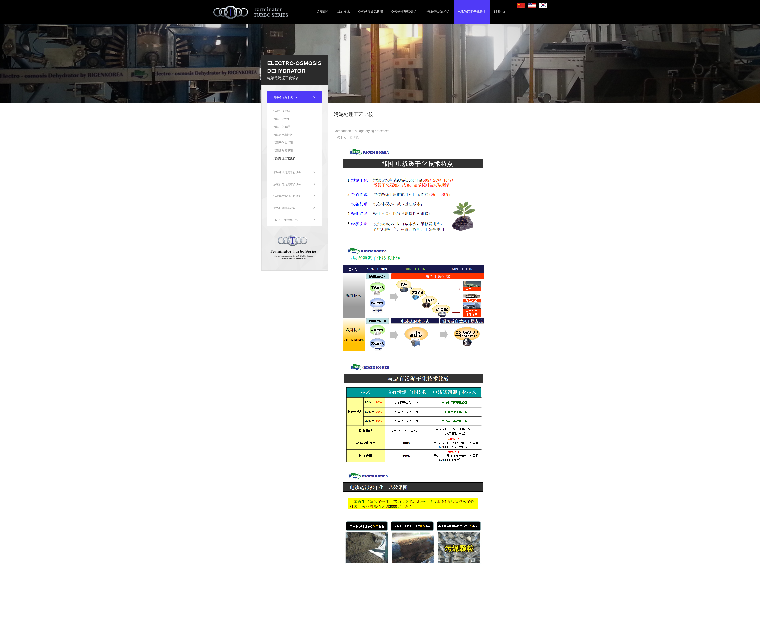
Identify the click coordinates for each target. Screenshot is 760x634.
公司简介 (323, 11)
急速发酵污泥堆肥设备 (287, 184)
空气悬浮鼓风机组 (370, 11)
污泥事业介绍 (281, 111)
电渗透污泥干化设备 (472, 11)
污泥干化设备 (281, 118)
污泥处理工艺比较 (284, 158)
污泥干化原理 (281, 126)
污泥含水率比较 (283, 134)
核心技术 (343, 11)
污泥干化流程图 (283, 142)
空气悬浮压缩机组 (403, 11)
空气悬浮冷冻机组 (437, 11)
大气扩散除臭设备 (284, 207)
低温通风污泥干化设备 (287, 172)
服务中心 (500, 11)
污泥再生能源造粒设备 (287, 196)
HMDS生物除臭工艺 (285, 219)
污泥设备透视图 (283, 150)
